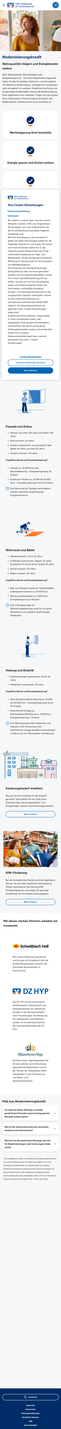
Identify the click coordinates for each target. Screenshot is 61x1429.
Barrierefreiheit (30, 1425)
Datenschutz (30, 1409)
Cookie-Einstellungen (30, 356)
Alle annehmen (30, 370)
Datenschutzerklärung (19, 211)
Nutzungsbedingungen (30, 1413)
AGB (30, 1421)
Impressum (30, 1405)
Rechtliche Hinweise (30, 1417)
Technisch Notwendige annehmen (30, 363)
